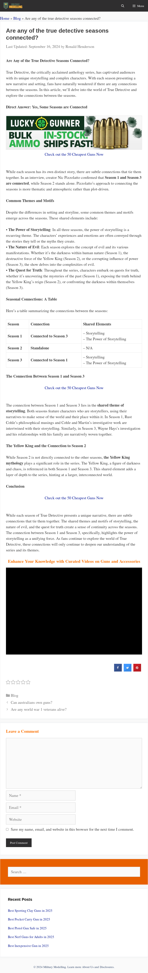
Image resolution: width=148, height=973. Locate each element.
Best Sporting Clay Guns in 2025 (30, 910)
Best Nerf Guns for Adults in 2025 (31, 937)
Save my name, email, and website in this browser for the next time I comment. (72, 829)
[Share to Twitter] (127, 670)
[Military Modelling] (13, 6)
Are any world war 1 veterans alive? (38, 709)
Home (4, 18)
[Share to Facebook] (118, 670)
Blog (17, 18)
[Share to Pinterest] (137, 670)
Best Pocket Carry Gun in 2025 (29, 919)
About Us (88, 967)
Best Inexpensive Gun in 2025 (28, 945)
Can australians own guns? (31, 702)
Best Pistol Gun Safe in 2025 (27, 928)
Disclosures (107, 967)
